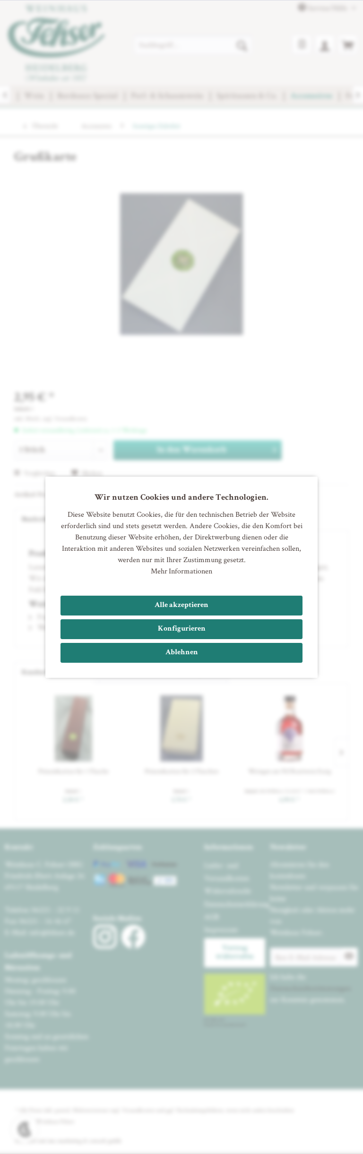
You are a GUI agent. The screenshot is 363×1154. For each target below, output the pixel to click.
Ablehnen (181, 653)
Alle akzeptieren (181, 605)
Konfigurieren (182, 629)
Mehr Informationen (181, 571)
